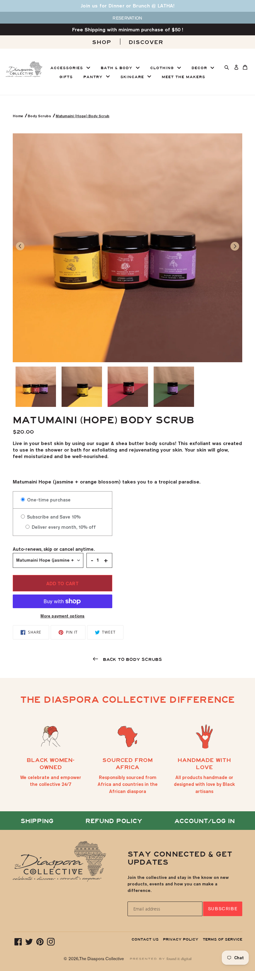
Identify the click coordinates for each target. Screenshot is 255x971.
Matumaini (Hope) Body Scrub (82, 116)
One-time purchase (48, 500)
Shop (101, 42)
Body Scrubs (39, 116)
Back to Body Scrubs (131, 659)
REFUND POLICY (114, 821)
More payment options (62, 615)
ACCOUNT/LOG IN (204, 821)
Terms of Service (222, 939)
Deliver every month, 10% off (63, 527)
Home (18, 116)
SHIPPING (37, 821)
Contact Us (145, 939)
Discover (146, 42)
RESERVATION (127, 18)
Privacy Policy (180, 939)
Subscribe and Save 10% (53, 517)
